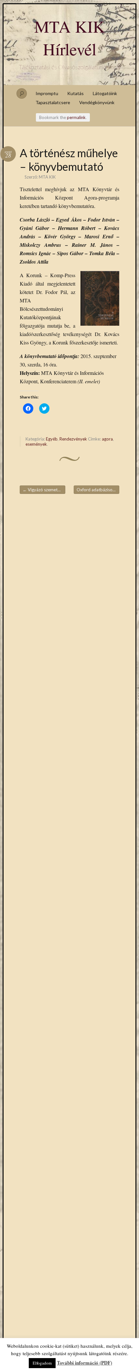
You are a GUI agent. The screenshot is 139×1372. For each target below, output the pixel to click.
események (36, 444)
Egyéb (52, 438)
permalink (76, 117)
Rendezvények (73, 438)
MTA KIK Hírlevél (69, 37)
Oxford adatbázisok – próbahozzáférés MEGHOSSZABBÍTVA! (98, 489)
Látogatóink (105, 93)
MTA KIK (47, 177)
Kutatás (75, 93)
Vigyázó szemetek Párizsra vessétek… (44, 489)
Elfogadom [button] (42, 1363)
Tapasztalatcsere (53, 102)
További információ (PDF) (84, 1362)
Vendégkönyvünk (96, 102)
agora (107, 438)
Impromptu (47, 93)
